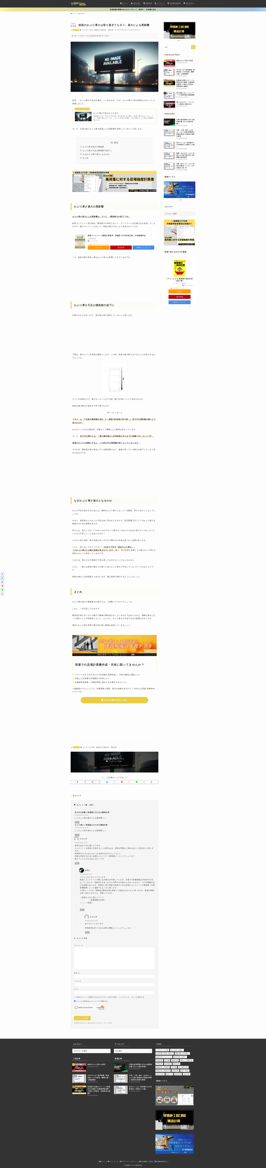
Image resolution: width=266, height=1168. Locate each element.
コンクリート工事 (87, 30)
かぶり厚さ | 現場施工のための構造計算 (91, 825)
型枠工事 (175, 1060)
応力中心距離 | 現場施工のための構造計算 (92, 812)
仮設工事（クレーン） (163, 1057)
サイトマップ (113, 1161)
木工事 (174, 1067)
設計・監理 (185, 1070)
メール (77, 981)
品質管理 (159, 1060)
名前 (76, 973)
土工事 (167, 1060)
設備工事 (175, 1070)
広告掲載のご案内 (147, 1161)
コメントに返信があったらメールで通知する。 (92, 1001)
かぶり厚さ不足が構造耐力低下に (97, 151)
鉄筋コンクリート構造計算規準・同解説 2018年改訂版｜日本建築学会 (117, 235)
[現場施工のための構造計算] (78, 4)
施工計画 (75, 30)
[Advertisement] (114, 277)
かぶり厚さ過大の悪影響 (93, 147)
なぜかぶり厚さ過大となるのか (96, 154)
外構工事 (159, 1064)
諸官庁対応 (160, 1074)
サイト (76, 989)
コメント (78, 945)
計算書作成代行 (161, 1161)
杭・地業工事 (183, 1067)
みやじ (87, 870)
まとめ (86, 158)
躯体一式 (169, 1074)
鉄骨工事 (186, 1074)
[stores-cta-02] (114, 191)
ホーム (103, 1161)
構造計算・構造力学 (100, 30)
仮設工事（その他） (182, 1053)
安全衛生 (168, 1064)
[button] (78, 782)
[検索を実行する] (193, 47)
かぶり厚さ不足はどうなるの (105, 113)
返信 (77, 822)
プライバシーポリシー (129, 1161)
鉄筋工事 (110, 30)
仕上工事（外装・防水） (164, 1053)
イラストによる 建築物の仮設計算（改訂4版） (179, 280)
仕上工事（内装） (177, 1050)
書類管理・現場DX (162, 1067)
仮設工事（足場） (180, 1057)
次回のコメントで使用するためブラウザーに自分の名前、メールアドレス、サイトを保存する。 (111, 997)
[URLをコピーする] (151, 782)
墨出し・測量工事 (186, 1060)
